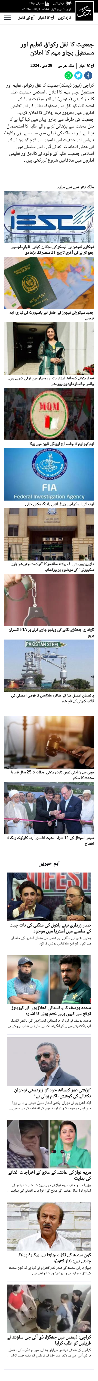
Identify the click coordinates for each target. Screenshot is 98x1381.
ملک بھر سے (66, 66)
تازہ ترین (64, 18)
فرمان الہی (59, 3)
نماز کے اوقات (36, 3)
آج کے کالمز (27, 18)
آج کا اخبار (46, 18)
